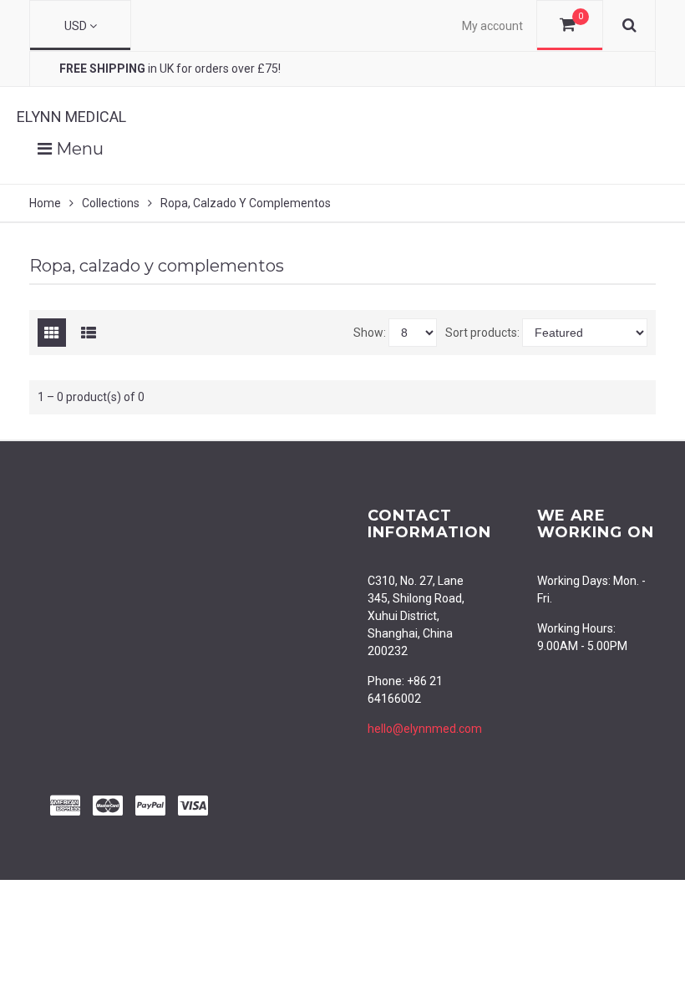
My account (492, 26)
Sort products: (482, 332)
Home (45, 203)
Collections (111, 203)
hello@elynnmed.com (425, 728)
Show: (369, 332)
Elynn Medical (71, 116)
